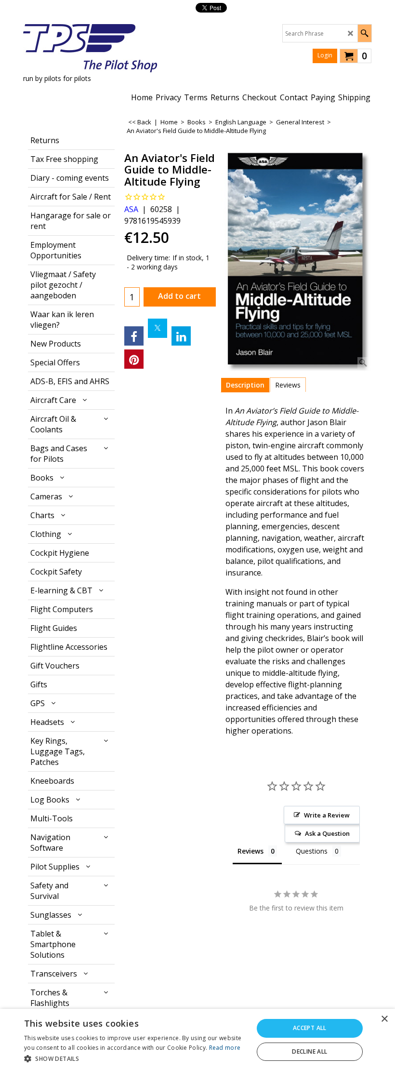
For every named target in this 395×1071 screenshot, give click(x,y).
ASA (131, 209)
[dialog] (197, 1040)
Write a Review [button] (327, 815)
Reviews (288, 384)
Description (245, 384)
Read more (225, 1048)
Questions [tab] (312, 851)
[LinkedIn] (181, 336)
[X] (157, 328)
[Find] (364, 33)
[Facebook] (134, 336)
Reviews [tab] (250, 851)
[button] (135, 1058)
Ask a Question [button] (327, 833)
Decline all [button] (309, 1051)
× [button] (384, 1019)
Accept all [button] (310, 1028)
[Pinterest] (134, 359)
